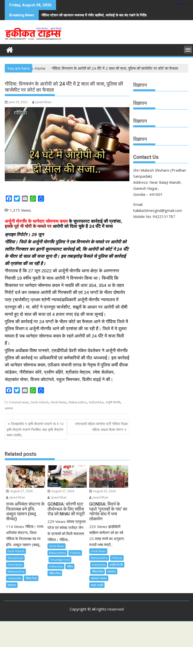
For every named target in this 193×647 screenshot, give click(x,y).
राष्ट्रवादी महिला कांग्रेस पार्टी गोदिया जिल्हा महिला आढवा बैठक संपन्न (101, 426)
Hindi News (59, 402)
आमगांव (9, 408)
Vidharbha (96, 402)
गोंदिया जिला (31, 578)
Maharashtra (78, 402)
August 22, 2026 (104, 491)
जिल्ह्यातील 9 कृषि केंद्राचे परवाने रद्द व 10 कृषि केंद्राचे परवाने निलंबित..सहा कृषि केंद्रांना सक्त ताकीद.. (35, 429)
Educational (15, 558)
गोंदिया (70, 566)
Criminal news (19, 402)
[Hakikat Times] (9, 49)
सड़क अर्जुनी (97, 585)
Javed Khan (43, 102)
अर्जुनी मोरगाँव (113, 402)
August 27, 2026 (21, 491)
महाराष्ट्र (12, 585)
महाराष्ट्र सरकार (99, 578)
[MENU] (188, 49)
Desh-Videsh (40, 402)
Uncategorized (60, 559)
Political (75, 553)
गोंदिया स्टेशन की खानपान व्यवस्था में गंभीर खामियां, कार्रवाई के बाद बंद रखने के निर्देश (76, 15)
